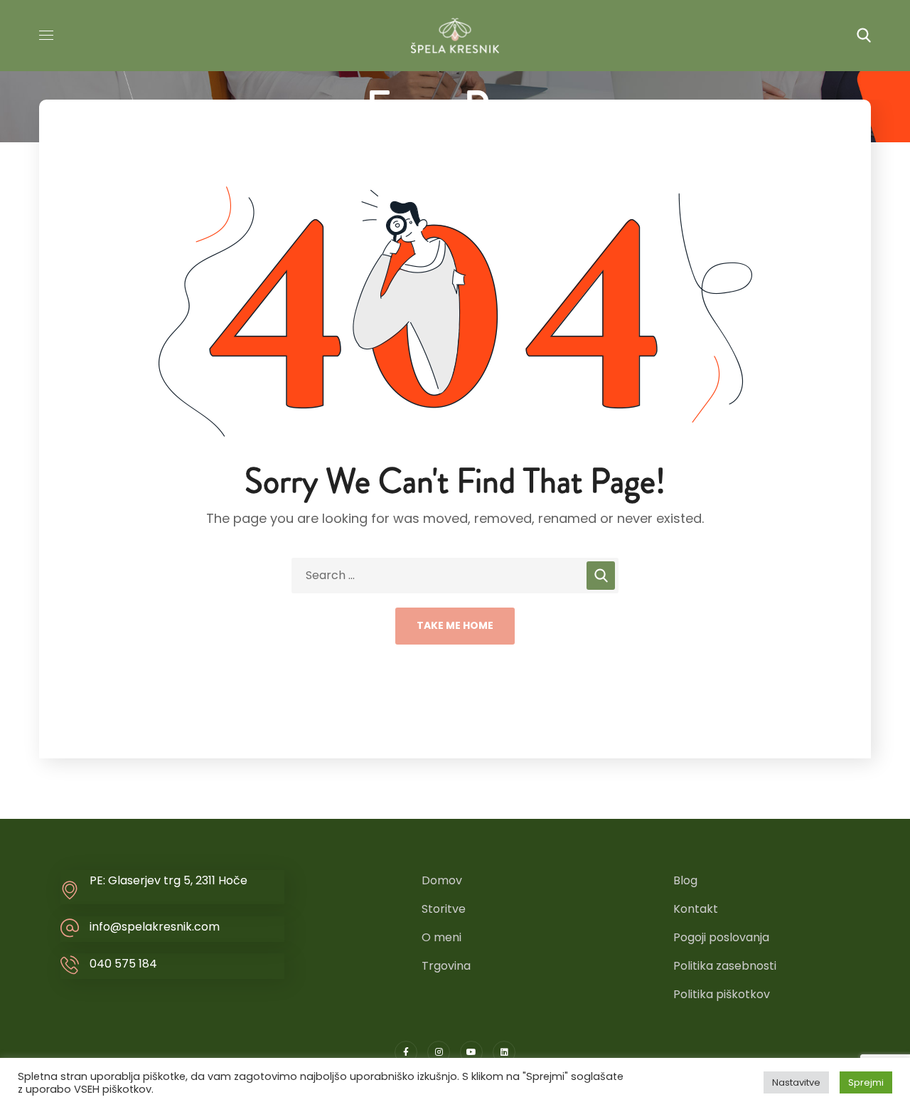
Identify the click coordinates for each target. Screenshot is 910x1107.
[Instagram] (438, 1052)
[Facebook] (406, 1052)
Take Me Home (455, 625)
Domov (442, 880)
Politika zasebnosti (724, 966)
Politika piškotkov (721, 994)
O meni (441, 937)
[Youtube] (471, 1052)
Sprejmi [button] (866, 1082)
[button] (864, 35)
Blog (685, 880)
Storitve (444, 909)
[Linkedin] (504, 1052)
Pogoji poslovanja (721, 937)
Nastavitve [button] (796, 1082)
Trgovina (446, 966)
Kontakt (695, 909)
